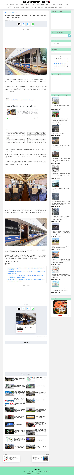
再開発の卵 (27, 4)
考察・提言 (12, 4)
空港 (42, 7)
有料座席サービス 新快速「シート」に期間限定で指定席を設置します (20, 99)
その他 (65, 7)
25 (56, 66)
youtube (60, 7)
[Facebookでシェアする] (23, 24)
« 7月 (52, 69)
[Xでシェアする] (19, 24)
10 (54, 63)
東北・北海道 (16, 7)
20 (60, 64)
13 (60, 63)
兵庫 (51, 4)
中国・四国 (66, 4)
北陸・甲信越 (59, 4)
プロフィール (25, 471)
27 (60, 66)
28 (62, 66)
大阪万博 (32, 4)
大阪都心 (37, 4)
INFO (7, 4)
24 (54, 66)
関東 (32, 7)
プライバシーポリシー (33, 471)
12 (58, 63)
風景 (56, 7)
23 (67, 64)
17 (54, 64)
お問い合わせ (45, 471)
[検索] (69, 35)
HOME (38, 469)
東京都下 (27, 7)
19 (58, 64)
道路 (46, 7)
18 (56, 64)
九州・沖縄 (10, 7)
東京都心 (22, 7)
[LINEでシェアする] (32, 24)
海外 (35, 7)
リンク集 (40, 471)
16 (67, 63)
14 (62, 63)
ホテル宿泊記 (51, 7)
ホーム (50, 471)
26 (58, 66)
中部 (54, 4)
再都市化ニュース (19, 4)
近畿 (47, 4)
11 (56, 63)
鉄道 (39, 7)
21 (62, 64)
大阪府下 (43, 4)
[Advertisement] (26, 39)
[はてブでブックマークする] (28, 24)
